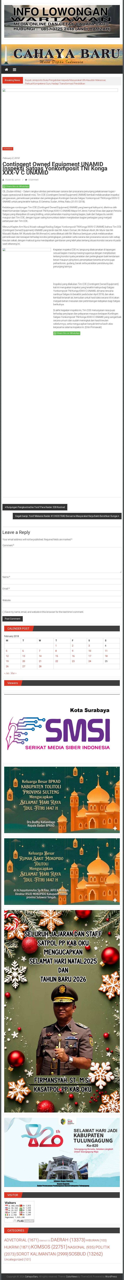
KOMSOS (8, 149)
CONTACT (44, 1241)
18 (106, 656)
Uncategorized (17, 1259)
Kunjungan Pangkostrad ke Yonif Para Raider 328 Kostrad (35, 507)
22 (56, 661)
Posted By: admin (13, 180)
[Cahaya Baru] (6, 70)
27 (23, 666)
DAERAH (68, 1239)
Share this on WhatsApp (17, 186)
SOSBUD (86, 1254)
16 (73, 656)
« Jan (6, 673)
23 (73, 661)
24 (89, 661)
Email (6, 588)
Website (6, 600)
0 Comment (33, 180)
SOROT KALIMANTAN (42, 1254)
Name (6, 577)
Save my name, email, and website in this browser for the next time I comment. (44, 612)
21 (40, 661)
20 (23, 661)
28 (40, 666)
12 (7, 656)
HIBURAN (96, 1240)
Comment (8, 545)
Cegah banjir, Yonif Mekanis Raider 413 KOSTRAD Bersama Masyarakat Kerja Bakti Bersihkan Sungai (66, 516)
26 (7, 666)
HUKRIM (17, 1247)
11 (106, 651)
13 (23, 656)
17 (89, 656)
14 (40, 656)
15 (56, 656)
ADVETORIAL (21, 1240)
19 (7, 661)
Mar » (13, 673)
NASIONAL (81, 1247)
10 (89, 651)
